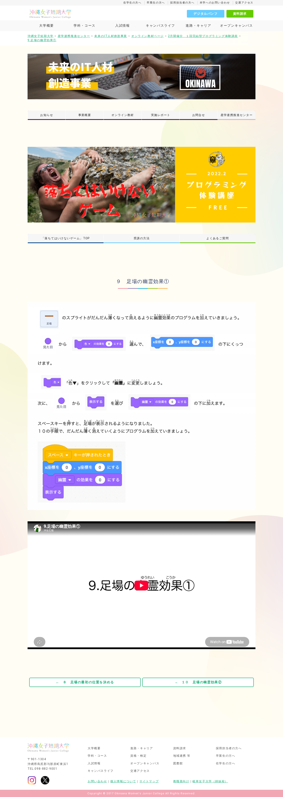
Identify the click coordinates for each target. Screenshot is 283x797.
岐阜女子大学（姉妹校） (210, 781)
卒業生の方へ (156, 2)
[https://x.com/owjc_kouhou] (45, 780)
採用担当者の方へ (182, 2)
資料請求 (240, 14)
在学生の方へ (132, 2)
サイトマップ (149, 781)
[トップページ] (69, 13)
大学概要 (46, 26)
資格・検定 (138, 755)
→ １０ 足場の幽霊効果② (198, 682)
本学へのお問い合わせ (215, 2)
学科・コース (85, 26)
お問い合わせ (97, 781)
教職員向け (181, 781)
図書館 (178, 763)
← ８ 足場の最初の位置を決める (85, 682)
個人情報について (123, 781)
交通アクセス (244, 2)
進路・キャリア (198, 26)
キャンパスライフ (160, 26)
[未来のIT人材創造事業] (141, 76)
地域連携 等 (182, 755)
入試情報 (122, 26)
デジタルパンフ (206, 14)
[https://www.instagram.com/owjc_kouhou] (32, 780)
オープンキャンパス (236, 26)
